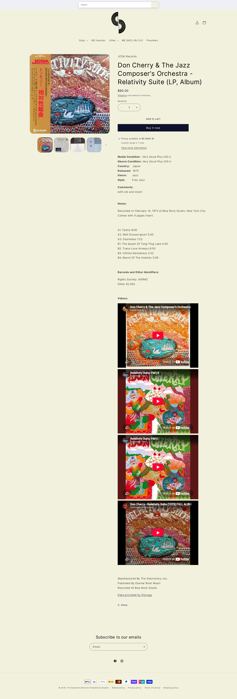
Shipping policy (170, 687)
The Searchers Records (78, 688)
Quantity (122, 101)
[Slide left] (33, 144)
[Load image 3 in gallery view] (77, 145)
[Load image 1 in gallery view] (45, 145)
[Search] (155, 5)
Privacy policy (134, 687)
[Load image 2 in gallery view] (61, 145)
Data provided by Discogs (135, 594)
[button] (83, 40)
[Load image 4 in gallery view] (94, 145)
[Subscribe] (143, 647)
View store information (134, 147)
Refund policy (118, 687)
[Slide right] (106, 144)
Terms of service (152, 687)
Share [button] (124, 605)
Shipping (122, 95)
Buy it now (153, 127)
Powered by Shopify (99, 688)
